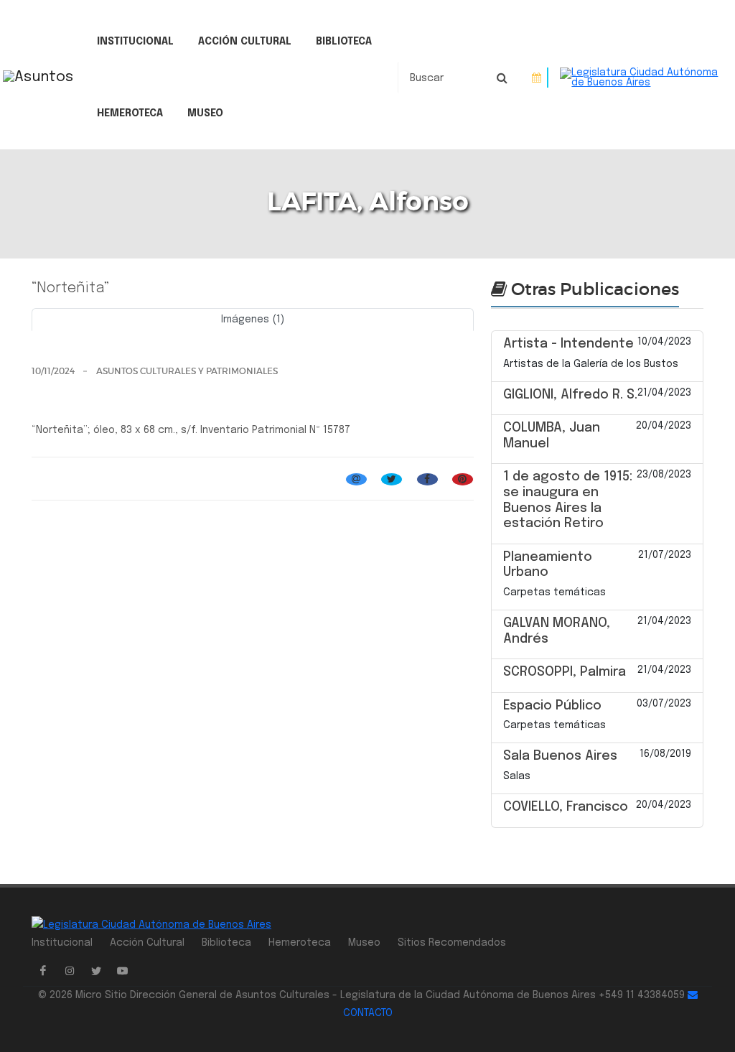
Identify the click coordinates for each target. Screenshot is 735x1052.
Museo (205, 113)
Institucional (135, 42)
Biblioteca (344, 42)
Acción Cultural (244, 42)
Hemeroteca (130, 113)
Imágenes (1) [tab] (252, 320)
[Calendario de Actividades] (536, 78)
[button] (65, 336)
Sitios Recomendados (452, 943)
